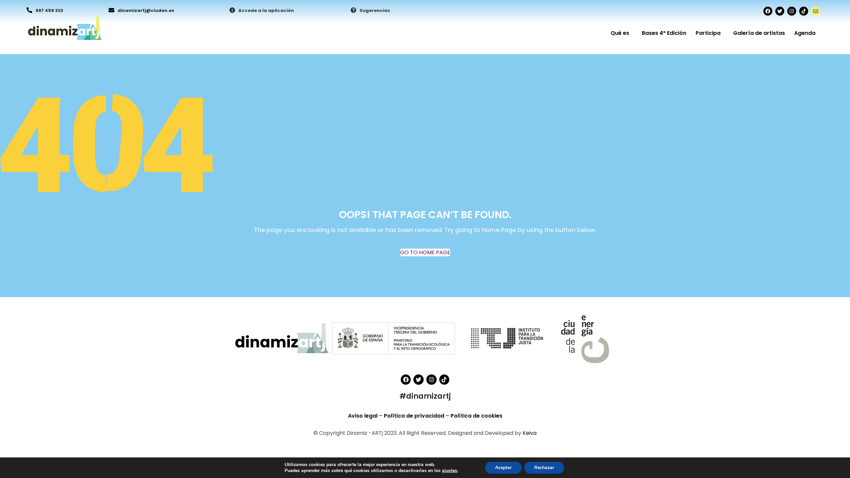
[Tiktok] (803, 11)
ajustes (449, 471)
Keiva (530, 433)
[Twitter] (779, 11)
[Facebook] (767, 11)
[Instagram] (791, 11)
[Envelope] (815, 11)
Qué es (620, 33)
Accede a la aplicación (266, 10)
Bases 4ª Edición (664, 33)
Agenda (804, 33)
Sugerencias (375, 10)
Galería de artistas (759, 33)
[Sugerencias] (353, 10)
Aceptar (503, 467)
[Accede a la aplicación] (232, 10)
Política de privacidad (415, 416)
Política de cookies (476, 416)
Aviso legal (363, 416)
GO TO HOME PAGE (425, 252)
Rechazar (544, 467)
